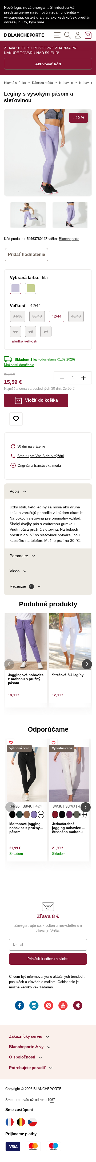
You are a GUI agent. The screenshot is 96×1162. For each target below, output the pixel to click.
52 (31, 331)
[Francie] (11, 1122)
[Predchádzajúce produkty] (9, 664)
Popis (14, 491)
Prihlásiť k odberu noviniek (48, 959)
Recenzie (21, 586)
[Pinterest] (48, 1006)
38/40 (37, 316)
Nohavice (66, 83)
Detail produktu (41, 855)
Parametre (19, 556)
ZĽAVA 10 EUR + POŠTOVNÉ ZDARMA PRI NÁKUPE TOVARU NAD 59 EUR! (41, 50)
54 (46, 331)
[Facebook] (19, 1006)
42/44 (56, 316)
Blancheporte (69, 239)
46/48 (76, 316)
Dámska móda (42, 83)
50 (15, 331)
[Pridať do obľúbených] (16, 419)
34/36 (17, 316)
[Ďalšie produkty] (87, 664)
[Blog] (77, 1006)
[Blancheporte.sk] (24, 34)
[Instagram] (33, 1006)
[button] (10, 807)
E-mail (18, 944)
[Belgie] (22, 1122)
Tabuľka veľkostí (23, 341)
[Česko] (33, 1122)
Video (14, 571)
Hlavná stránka (15, 83)
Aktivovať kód (48, 64)
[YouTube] (62, 1006)
